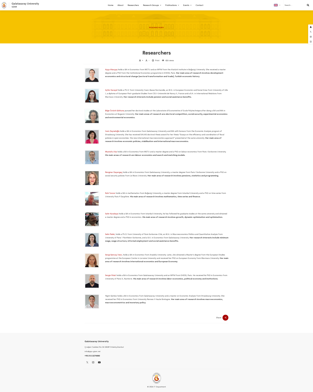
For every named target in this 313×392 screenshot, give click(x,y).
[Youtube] (99, 362)
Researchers (156, 53)
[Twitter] (87, 362)
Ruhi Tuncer (110, 193)
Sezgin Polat (110, 275)
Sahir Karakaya (111, 213)
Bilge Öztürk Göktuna (114, 110)
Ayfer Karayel (111, 90)
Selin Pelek (110, 234)
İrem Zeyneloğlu (112, 131)
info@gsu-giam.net (92, 351)
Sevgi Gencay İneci (113, 254)
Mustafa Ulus (111, 151)
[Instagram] (93, 362)
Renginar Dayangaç (113, 172)
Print (157, 60)
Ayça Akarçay (111, 69)
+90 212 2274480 (92, 356)
